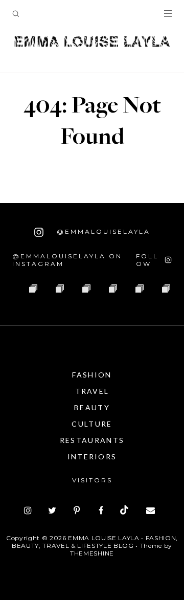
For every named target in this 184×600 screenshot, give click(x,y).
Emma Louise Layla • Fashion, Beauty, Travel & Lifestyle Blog (95, 541)
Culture (92, 423)
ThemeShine (92, 553)
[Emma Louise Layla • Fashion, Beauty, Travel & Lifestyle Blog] (92, 42)
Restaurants (92, 440)
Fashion (91, 374)
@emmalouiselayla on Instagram (67, 260)
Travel (92, 391)
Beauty (92, 407)
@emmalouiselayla (102, 231)
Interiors (92, 456)
